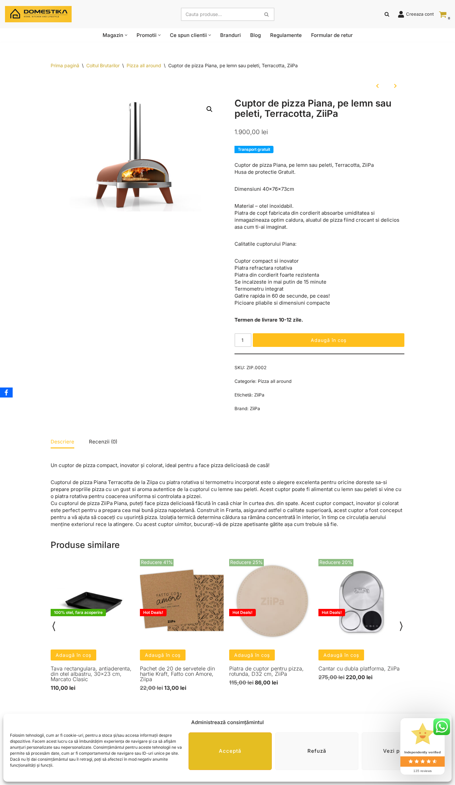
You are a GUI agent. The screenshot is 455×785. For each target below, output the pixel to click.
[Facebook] (6, 392)
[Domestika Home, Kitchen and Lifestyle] (38, 14)
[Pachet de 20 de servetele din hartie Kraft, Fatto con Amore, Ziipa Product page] (183, 602)
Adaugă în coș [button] (73, 655)
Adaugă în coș (328, 340)
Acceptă (230, 751)
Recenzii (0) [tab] (103, 441)
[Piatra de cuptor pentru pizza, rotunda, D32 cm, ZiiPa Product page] (272, 602)
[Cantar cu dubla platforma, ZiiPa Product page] (361, 602)
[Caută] (266, 14)
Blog (255, 35)
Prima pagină (65, 65)
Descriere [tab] (62, 441)
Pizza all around (144, 65)
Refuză (316, 751)
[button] (126, 35)
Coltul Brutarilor (103, 65)
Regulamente (286, 35)
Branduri (230, 35)
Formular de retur (332, 35)
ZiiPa (259, 394)
